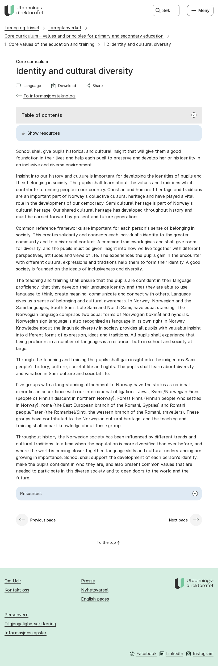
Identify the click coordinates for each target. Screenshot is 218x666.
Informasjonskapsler (26, 632)
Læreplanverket (64, 27)
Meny (203, 10)
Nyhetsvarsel (94, 590)
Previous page (43, 520)
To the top (106, 542)
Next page (178, 520)
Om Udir (13, 580)
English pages (95, 599)
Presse (88, 580)
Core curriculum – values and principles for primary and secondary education (84, 36)
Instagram (203, 653)
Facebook (146, 653)
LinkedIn (174, 653)
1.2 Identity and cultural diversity (137, 44)
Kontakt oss (17, 590)
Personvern (16, 614)
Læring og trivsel (22, 27)
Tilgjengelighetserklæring (30, 623)
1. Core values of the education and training (49, 44)
